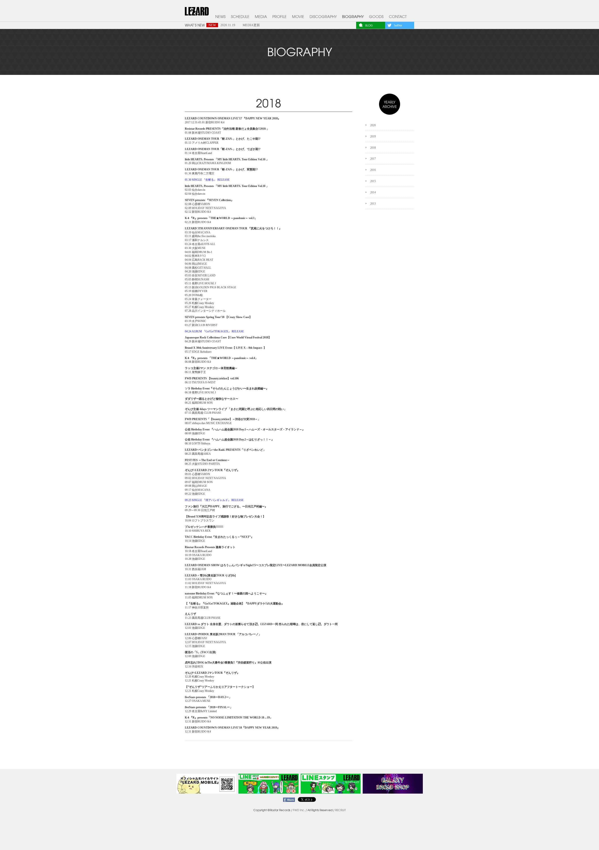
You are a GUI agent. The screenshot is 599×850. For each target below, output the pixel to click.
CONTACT (398, 16)
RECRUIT (340, 810)
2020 (373, 125)
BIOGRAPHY (353, 16)
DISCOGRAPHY (323, 16)
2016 (373, 170)
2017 (373, 158)
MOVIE (298, 16)
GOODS (376, 16)
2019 (373, 136)
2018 (373, 147)
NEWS (220, 16)
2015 (373, 181)
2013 (373, 203)
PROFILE (279, 16)
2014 (373, 192)
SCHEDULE (240, 16)
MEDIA (261, 16)
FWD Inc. (299, 810)
